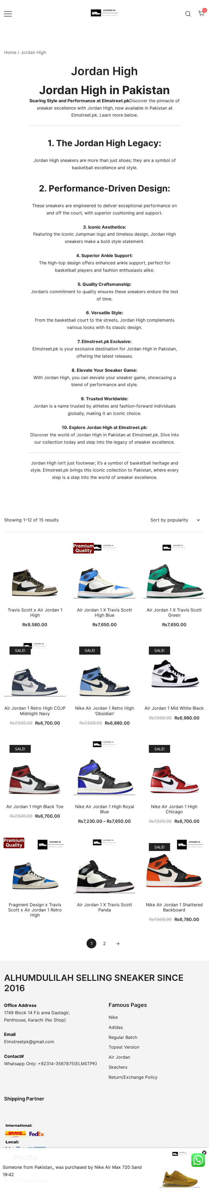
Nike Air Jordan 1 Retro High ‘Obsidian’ (104, 710)
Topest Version (124, 1047)
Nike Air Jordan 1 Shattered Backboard (174, 907)
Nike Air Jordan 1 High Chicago (174, 809)
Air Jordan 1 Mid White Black (174, 708)
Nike (113, 1017)
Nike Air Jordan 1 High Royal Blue (104, 809)
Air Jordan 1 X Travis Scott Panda (104, 907)
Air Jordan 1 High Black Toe (34, 806)
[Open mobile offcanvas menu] (8, 13)
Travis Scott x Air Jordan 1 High (35, 612)
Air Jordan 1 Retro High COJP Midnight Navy (35, 710)
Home (10, 52)
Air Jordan (119, 1057)
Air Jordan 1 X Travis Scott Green (174, 612)
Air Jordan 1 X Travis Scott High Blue (104, 612)
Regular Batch (123, 1037)
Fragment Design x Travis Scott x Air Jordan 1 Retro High (35, 910)
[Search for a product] (188, 13)
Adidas (116, 1027)
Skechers (118, 1067)
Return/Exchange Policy (133, 1077)
